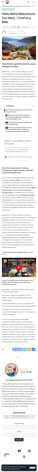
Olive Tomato (5, 295)
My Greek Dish (6, 289)
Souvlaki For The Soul (8, 309)
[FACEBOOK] (19, 451)
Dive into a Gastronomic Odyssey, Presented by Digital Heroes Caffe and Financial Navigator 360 (17, 117)
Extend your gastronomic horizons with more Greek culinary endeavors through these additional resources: (18, 129)
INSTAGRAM (24, 459)
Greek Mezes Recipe (27, 195)
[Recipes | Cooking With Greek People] (9, 2)
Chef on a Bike (14, 180)
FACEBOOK (19, 453)
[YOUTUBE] (29, 451)
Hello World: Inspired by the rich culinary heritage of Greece (18, 111)
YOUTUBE (29, 453)
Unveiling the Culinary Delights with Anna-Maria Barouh (18, 123)
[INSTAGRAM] (24, 456)
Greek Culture (8, 9)
